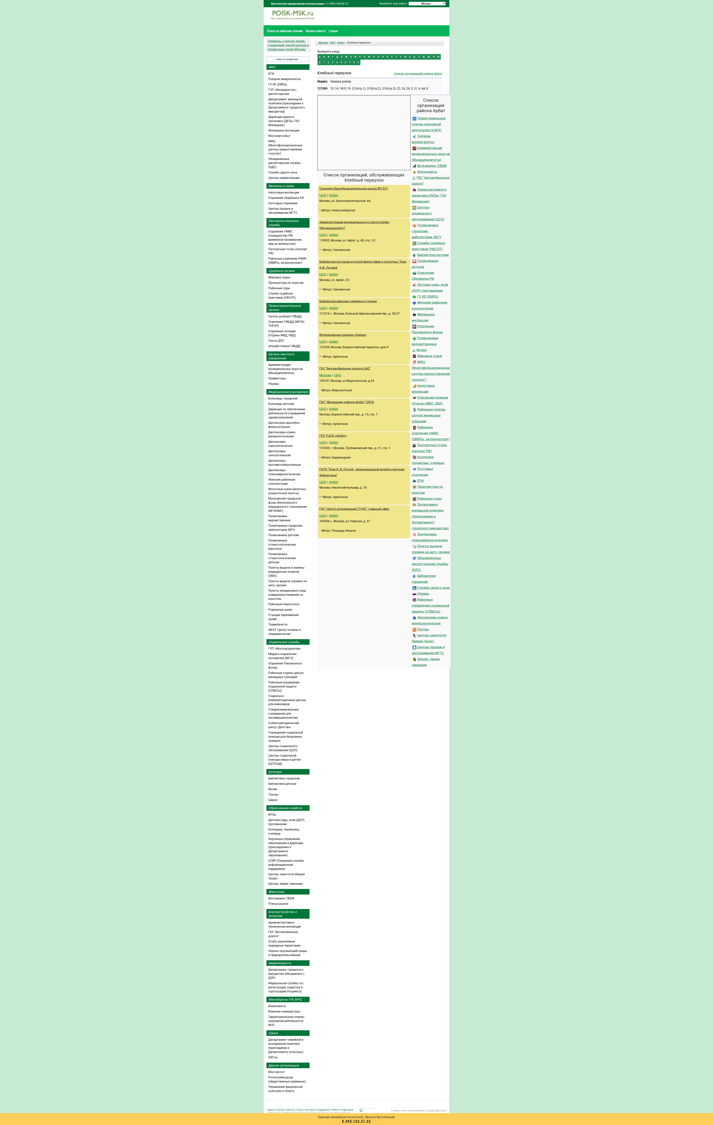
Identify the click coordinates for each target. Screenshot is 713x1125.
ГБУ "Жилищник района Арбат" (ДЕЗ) (346, 402)
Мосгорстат (276, 1072)
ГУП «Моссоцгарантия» (284, 648)
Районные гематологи (283, 604)
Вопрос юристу (316, 30)
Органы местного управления (281, 356)
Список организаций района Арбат (418, 73)
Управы (423, 594)
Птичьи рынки (278, 903)
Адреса (271, 1109)
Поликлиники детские (283, 535)
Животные (276, 892)
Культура (275, 772)
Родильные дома (280, 609)
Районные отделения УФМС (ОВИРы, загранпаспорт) (431, 433)
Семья (273, 1033)
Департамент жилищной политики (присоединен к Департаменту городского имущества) (430, 516)
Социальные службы (283, 642)
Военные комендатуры (284, 1011)
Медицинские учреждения (288, 392)
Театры (423, 629)
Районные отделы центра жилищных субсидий (428, 415)
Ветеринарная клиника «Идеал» (343, 335)
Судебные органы (281, 271)
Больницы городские (282, 398)
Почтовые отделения (282, 203)
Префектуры (277, 378)
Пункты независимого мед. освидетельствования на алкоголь (287, 595)
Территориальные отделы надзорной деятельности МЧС (429, 124)
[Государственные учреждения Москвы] (293, 21)
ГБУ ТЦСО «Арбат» (333, 436)
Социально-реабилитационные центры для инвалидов (287, 700)
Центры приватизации (283, 178)
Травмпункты (277, 624)
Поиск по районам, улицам (285, 30)
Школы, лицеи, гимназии (285, 883)
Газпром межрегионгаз (284, 79)
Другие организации (283, 1065)
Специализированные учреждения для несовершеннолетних (283, 713)
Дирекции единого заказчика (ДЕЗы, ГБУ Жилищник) (429, 195)
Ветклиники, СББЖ (432, 166)
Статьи (333, 30)
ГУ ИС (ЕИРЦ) (427, 296)
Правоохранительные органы (284, 308)
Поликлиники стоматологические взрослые (282, 544)
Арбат (341, 42)
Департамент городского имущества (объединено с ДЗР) (286, 974)
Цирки (272, 800)
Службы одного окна (433, 588)
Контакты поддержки (317, 1109)
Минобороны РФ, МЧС (285, 999)
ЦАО (332, 42)
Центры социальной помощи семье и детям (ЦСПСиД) (284, 759)
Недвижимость (279, 963)
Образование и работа (285, 808)
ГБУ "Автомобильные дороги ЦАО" (345, 368)
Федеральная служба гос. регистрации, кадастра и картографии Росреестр (286, 987)
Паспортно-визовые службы (283, 223)
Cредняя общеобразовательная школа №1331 (353, 188)
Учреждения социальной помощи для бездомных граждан (285, 736)
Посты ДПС (276, 340)
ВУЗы (272, 814)
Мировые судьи (429, 356)
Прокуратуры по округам (286, 282)
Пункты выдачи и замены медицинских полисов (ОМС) (286, 572)
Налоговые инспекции (283, 192)
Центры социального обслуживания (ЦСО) (428, 213)
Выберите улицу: (329, 51)
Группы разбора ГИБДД (284, 316)
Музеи (421, 350)
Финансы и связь (281, 186)
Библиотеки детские (433, 255)
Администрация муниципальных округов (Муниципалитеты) (431, 154)
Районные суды (429, 498)
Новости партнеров (342, 1109)
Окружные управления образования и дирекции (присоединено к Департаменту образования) (285, 847)
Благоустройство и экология (282, 914)
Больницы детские (281, 404)
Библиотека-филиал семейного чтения (348, 301)
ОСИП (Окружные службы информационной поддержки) (286, 865)
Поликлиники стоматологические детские (282, 558)
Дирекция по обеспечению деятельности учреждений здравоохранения (286, 413)
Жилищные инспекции (283, 130)
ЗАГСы (273, 1057)
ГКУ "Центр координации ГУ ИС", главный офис (354, 509)
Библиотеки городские (284, 778)
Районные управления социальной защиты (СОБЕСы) (430, 605)
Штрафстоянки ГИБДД (284, 346)
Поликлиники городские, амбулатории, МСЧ (426, 231)
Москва (323, 42)
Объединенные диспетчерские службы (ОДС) (430, 564)
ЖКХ (271, 67)
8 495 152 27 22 (356, 1121)
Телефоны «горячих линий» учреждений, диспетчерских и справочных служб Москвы (288, 45)
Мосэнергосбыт (279, 136)
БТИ (420, 481)
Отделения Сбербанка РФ (286, 198)
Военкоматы (427, 172)
